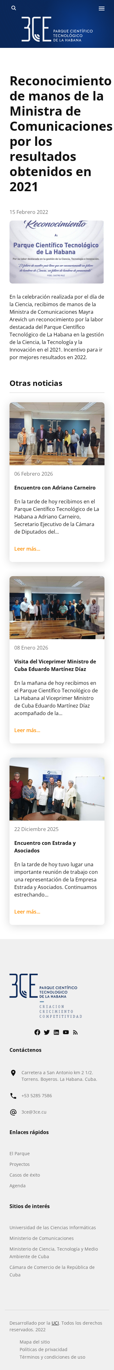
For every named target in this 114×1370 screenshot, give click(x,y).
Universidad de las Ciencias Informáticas (53, 1227)
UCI (55, 1323)
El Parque (20, 1153)
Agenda (18, 1186)
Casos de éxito (25, 1175)
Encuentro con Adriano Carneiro (55, 487)
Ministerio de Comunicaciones (42, 1238)
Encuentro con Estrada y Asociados (45, 847)
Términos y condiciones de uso (52, 1357)
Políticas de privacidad (43, 1349)
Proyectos (20, 1164)
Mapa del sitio (35, 1342)
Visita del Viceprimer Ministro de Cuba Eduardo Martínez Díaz (55, 665)
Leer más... (27, 548)
